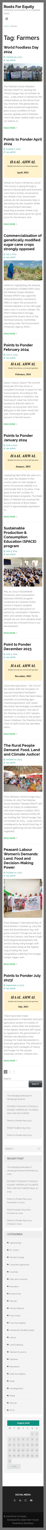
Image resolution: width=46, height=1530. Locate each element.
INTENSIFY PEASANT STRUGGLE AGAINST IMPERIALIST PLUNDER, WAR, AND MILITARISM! (23, 1110)
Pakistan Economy (18, 1352)
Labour (13, 1337)
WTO (12, 1410)
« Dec (14, 1466)
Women (13, 1403)
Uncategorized (16, 1388)
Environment (15, 1294)
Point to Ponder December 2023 (18, 646)
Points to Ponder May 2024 (19, 1120)
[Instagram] (25, 1500)
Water (12, 1396)
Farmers (13, 1301)
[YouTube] (31, 1500)
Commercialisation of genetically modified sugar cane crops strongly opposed (23, 242)
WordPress (28, 1523)
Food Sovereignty (18, 1323)
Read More (9, 128)
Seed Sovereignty (18, 1374)
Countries (14, 1272)
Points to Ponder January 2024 (18, 437)
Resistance (15, 1366)
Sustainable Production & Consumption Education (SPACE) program (20, 537)
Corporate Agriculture (19, 1264)
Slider (12, 1381)
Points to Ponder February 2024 (18, 347)
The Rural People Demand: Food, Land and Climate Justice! (22, 749)
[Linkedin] (20, 1500)
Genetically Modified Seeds (22, 1330)
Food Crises (15, 1315)
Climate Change (17, 1257)
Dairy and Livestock (18, 1279)
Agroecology (15, 1243)
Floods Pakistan (17, 1308)
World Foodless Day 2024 (19, 1128)
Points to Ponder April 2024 (19, 1135)
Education (14, 1286)
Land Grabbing (16, 1345)
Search (7, 1078)
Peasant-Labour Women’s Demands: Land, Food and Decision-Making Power (21, 858)
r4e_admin (11, 60)
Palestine (14, 1359)
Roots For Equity (19, 6)
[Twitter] (15, 1500)
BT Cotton (14, 1250)
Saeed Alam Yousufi (30, 1520)
